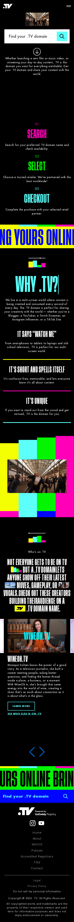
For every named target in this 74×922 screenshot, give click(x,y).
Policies (37, 850)
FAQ (37, 862)
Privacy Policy (37, 886)
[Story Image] (37, 636)
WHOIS (37, 844)
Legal (37, 880)
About (37, 838)
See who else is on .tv (25, 713)
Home (36, 832)
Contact (37, 868)
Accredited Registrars (37, 856)
